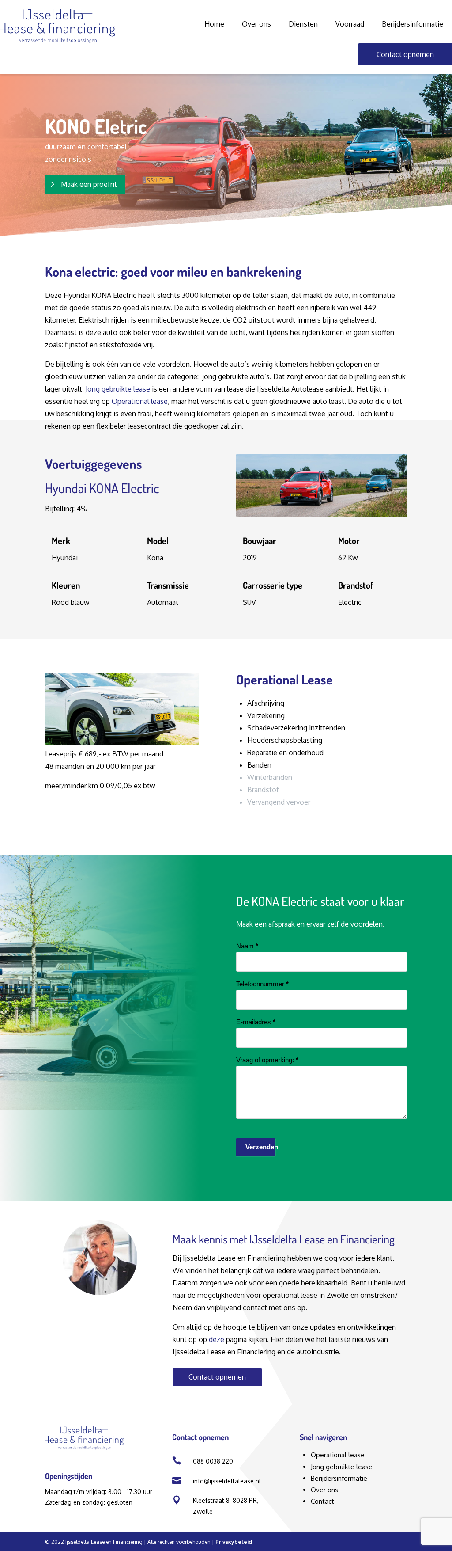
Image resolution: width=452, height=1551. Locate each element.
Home (214, 23)
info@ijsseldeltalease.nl (227, 1481)
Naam (247, 946)
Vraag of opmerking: (267, 1060)
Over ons (256, 23)
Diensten (303, 23)
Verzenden (260, 1147)
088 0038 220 (213, 1461)
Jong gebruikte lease (119, 388)
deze (216, 1339)
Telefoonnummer (262, 984)
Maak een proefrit (89, 184)
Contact (322, 1501)
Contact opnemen (405, 54)
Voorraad (349, 23)
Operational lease (140, 401)
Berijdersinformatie (412, 23)
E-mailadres (255, 1022)
